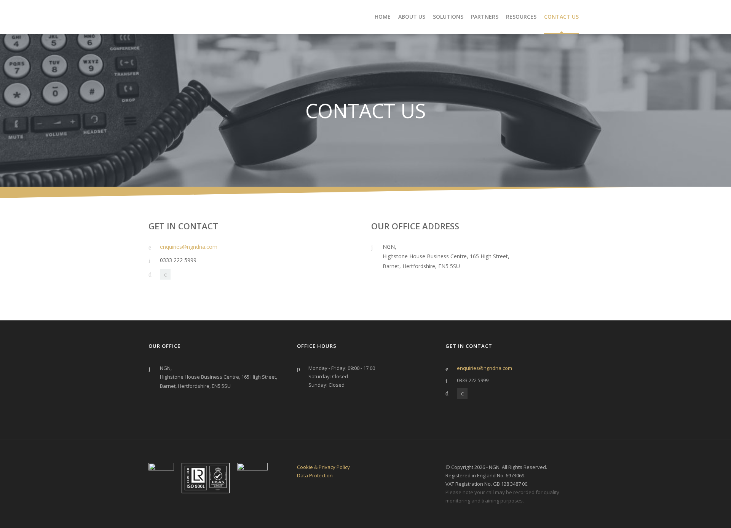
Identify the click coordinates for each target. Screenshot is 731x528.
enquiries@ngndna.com (188, 246)
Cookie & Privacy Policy (323, 467)
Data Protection (315, 475)
